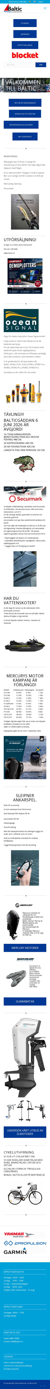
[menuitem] (17, 1)
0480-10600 (14, 1338)
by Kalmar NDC (32, 1383)
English (40, 2)
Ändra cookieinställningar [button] (13, 1362)
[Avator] (25, 1057)
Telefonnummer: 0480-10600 (17, 2)
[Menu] (45, 8)
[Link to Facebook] (41, 1386)
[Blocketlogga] (25, 56)
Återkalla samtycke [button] (11, 1369)
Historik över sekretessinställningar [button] (18, 1365)
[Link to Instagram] (44, 1386)
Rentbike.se (38, 1174)
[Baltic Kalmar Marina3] (21, 8)
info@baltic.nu (16, 1341)
